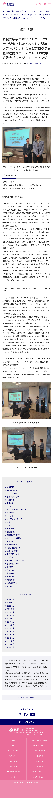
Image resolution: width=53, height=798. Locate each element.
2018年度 (10, 618)
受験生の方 (13, 761)
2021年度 (10, 609)
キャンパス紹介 (40, 751)
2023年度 (10, 602)
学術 (8, 525)
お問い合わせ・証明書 (13, 772)
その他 (9, 586)
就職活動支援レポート (15, 548)
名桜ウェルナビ (13, 564)
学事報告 (10, 506)
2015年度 (10, 628)
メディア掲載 (12, 493)
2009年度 (10, 647)
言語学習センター (14, 554)
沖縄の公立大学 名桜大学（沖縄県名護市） (8, 3)
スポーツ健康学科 (14, 538)
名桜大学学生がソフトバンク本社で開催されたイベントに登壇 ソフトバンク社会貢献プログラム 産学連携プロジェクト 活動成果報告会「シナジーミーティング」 (26, 14)
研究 (13, 745)
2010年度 (10, 644)
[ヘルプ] (45, 3)
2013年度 (10, 635)
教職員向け (11, 580)
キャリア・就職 (13, 751)
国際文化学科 (12, 532)
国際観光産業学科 (14, 535)
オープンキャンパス (14, 519)
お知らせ (30, 63)
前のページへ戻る (28, 697)
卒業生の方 (13, 766)
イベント (10, 516)
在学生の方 (40, 761)
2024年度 (10, 599)
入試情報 (10, 500)
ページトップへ (28, 722)
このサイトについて (39, 777)
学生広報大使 (12, 490)
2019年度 (10, 615)
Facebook (26, 714)
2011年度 (10, 641)
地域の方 (40, 766)
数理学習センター (14, 557)
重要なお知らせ (13, 497)
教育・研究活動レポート (16, 509)
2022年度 (10, 606)
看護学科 (10, 541)
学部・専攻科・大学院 (39, 740)
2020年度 (10, 612)
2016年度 (10, 625)
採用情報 (10, 512)
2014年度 (10, 631)
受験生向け (11, 570)
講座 (8, 522)
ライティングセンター (15, 560)
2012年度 (10, 638)
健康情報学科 (40, 63)
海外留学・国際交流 (39, 745)
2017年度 (10, 622)
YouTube (32, 714)
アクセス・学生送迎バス (40, 772)
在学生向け (11, 573)
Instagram (19, 714)
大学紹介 (13, 740)
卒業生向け (11, 576)
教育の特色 (13, 756)
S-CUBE (10, 567)
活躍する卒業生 (13, 551)
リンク (13, 777)
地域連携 (40, 756)
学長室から (11, 528)
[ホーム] (3, 11)
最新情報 (10, 11)
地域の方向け (12, 583)
